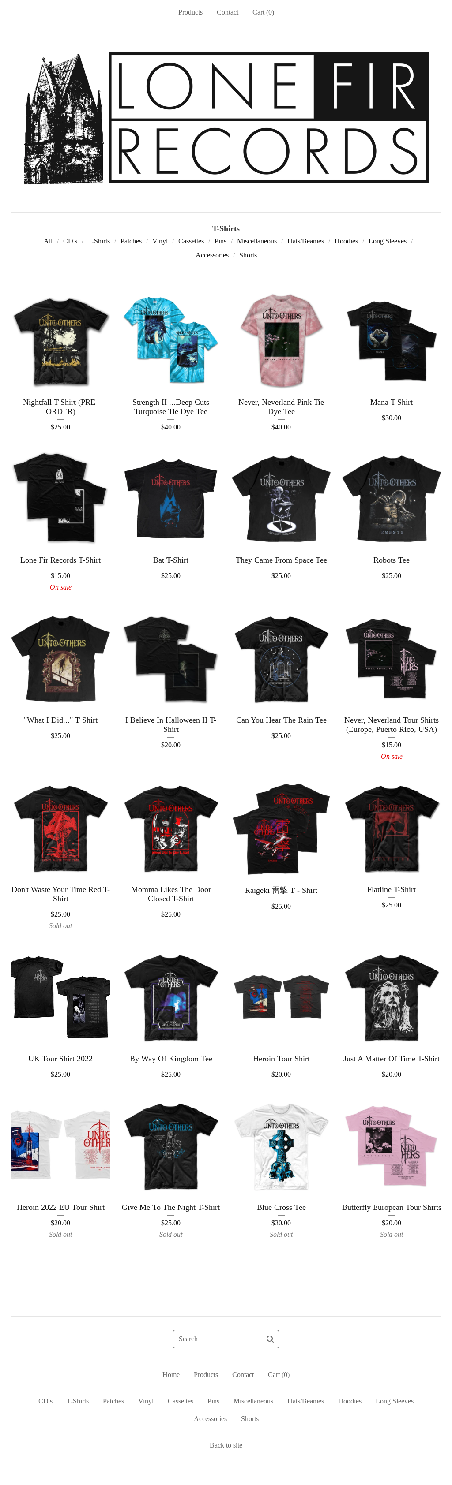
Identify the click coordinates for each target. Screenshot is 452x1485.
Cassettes (191, 241)
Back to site (226, 1445)
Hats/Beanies (305, 241)
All (48, 241)
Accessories (212, 255)
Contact (227, 12)
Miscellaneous (257, 241)
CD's (70, 241)
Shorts (248, 255)
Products (190, 12)
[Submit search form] (270, 1339)
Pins (220, 241)
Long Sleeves (388, 241)
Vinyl (160, 241)
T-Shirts (99, 241)
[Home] (226, 118)
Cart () (263, 12)
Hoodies (346, 241)
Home (171, 1374)
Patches (131, 241)
